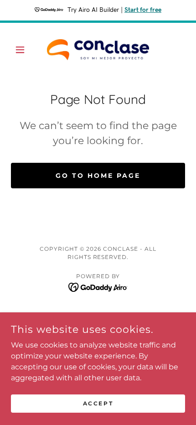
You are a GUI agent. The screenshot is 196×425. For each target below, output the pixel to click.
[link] (98, 50)
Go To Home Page (98, 175)
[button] (24, 50)
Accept (98, 403)
